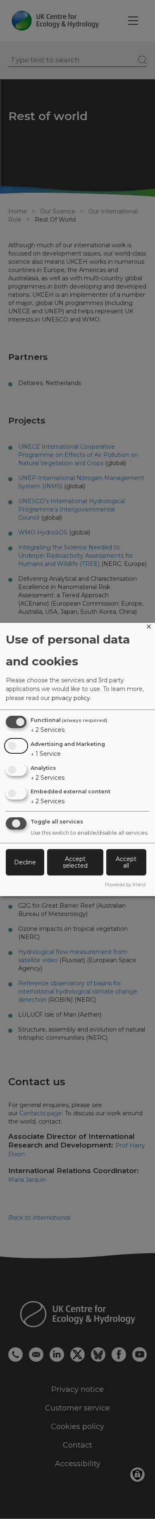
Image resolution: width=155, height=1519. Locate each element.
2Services (47, 729)
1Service (46, 753)
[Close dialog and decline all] (149, 628)
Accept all (126, 862)
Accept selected (75, 862)
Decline (25, 862)
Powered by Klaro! (125, 884)
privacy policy (71, 698)
